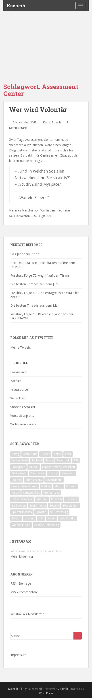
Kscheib (16, 5)
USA (41, 518)
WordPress (46, 693)
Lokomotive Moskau (24, 486)
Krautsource (19, 389)
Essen (49, 460)
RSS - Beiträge (20, 583)
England (37, 460)
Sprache (41, 512)
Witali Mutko (67, 518)
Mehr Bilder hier (21, 556)
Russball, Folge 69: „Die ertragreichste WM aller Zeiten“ (44, 295)
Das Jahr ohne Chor (24, 254)
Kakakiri (15, 381)
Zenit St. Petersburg (46, 525)
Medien (46, 486)
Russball (42, 499)
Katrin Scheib (52, 122)
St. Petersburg (59, 512)
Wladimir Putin (21, 525)
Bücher (45, 454)
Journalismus (34, 480)
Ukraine (29, 518)
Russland (71, 499)
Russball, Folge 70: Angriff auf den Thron (39, 275)
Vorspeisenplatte (22, 415)
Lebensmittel (54, 480)
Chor (68, 454)
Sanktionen (19, 505)
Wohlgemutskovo (23, 424)
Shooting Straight (22, 407)
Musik (15, 493)
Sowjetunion (70, 505)
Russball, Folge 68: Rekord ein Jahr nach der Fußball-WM (41, 316)
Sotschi (54, 505)
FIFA (76, 460)
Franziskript (18, 372)
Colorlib (63, 689)
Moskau (71, 486)
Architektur (30, 454)
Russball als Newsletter (27, 614)
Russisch (56, 499)
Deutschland (20, 460)
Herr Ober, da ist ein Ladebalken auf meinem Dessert (42, 265)
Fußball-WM (19, 473)
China (57, 454)
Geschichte (37, 473)
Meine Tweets (20, 347)
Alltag (15, 454)
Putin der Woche (22, 499)
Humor (52, 473)
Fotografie (18, 467)
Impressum (18, 655)
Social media (38, 505)
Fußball (33, 467)
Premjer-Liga (52, 493)
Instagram (67, 473)
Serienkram (18, 398)
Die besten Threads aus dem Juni (34, 284)
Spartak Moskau (22, 512)
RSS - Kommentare (24, 592)
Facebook (63, 460)
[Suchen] (77, 636)
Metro (58, 486)
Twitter (16, 518)
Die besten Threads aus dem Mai (34, 305)
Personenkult (31, 493)
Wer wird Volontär (38, 109)
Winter (52, 518)
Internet (17, 480)
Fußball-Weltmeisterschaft (58, 467)
